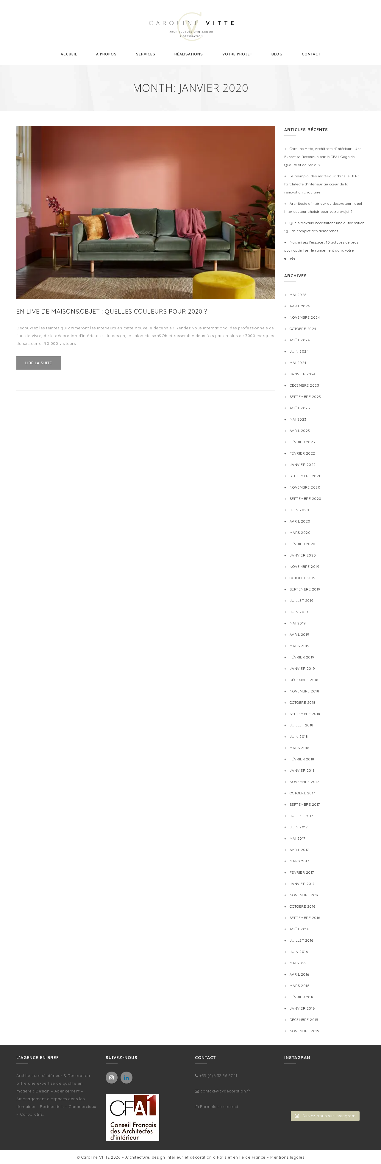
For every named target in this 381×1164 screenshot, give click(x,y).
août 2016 (299, 929)
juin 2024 (299, 351)
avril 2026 (300, 306)
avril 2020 (300, 521)
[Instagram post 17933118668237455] (324, 1099)
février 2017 (302, 872)
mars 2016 (299, 985)
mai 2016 (298, 963)
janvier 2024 (303, 374)
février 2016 (302, 997)
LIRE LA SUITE (38, 363)
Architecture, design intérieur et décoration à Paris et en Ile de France (195, 1157)
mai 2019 (298, 623)
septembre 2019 (305, 589)
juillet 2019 (302, 600)
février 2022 (302, 453)
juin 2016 (299, 951)
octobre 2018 (303, 702)
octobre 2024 (303, 328)
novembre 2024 (305, 317)
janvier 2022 (303, 464)
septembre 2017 (305, 804)
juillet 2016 (301, 940)
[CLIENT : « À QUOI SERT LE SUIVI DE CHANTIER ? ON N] (296, 1099)
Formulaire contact (219, 1106)
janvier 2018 (302, 770)
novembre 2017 (304, 781)
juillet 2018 (301, 725)
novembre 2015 (304, 1031)
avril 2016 (299, 974)
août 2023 (300, 408)
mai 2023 (298, 419)
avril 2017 (299, 849)
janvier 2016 (302, 1008)
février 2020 (303, 544)
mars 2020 (300, 532)
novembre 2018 (304, 691)
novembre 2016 (304, 895)
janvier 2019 (302, 668)
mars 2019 (300, 646)
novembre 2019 (304, 566)
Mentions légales (287, 1157)
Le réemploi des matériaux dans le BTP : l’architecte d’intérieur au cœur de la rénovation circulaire (321, 184)
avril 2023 (300, 430)
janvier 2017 (302, 883)
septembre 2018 (305, 714)
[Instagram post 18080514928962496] (296, 1082)
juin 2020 (299, 510)
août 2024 (300, 340)
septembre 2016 (305, 917)
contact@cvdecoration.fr (225, 1091)
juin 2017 (298, 827)
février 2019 (302, 657)
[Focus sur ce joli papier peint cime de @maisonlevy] (352, 1099)
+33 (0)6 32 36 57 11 (218, 1075)
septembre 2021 (305, 476)
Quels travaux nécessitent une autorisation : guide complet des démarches (324, 227)
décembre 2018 (304, 680)
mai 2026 (298, 294)
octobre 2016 (303, 906)
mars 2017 (299, 861)
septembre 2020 (305, 498)
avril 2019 (300, 634)
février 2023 (302, 442)
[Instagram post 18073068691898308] (324, 1082)
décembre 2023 (304, 385)
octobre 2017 (302, 793)
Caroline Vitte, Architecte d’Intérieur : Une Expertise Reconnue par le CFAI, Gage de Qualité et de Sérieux (323, 156)
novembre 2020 (305, 487)
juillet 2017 (301, 815)
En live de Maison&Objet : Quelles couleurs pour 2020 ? (111, 311)
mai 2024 (298, 362)
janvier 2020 (303, 555)
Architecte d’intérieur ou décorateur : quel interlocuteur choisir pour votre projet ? (323, 207)
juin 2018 (299, 736)
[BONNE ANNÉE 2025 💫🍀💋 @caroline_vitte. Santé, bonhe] (352, 1082)
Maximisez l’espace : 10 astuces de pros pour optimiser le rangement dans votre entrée (321, 250)
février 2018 (302, 759)
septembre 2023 (305, 396)
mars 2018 (299, 747)
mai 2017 (297, 838)
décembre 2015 (304, 1019)
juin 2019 (299, 612)
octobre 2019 (303, 578)
